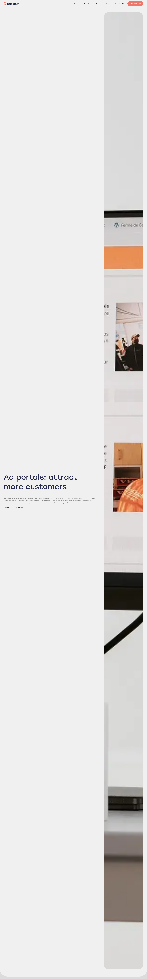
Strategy (76, 3)
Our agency (109, 3)
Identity (83, 3)
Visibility (90, 3)
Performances (99, 3)
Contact (117, 3)
